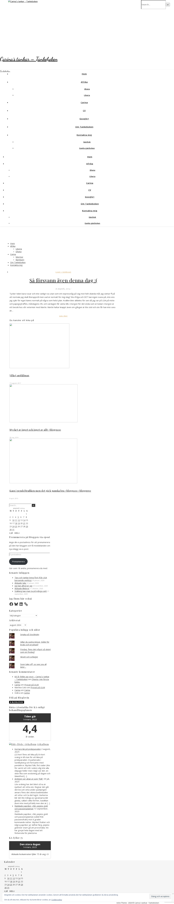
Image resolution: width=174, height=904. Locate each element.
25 (16, 526)
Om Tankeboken (84, 126)
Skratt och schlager (29, 656)
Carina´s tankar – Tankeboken (29, 59)
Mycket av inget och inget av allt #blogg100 (35, 429)
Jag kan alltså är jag (23, 585)
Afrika (84, 82)
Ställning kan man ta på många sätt (31, 591)
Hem (84, 73)
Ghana (87, 89)
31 (13, 529)
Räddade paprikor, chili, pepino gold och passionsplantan (31, 807)
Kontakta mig (84, 135)
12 (19, 520)
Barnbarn (20, 259)
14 (24, 520)
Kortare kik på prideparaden (28, 749)
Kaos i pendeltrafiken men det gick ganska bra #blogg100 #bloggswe (50, 490)
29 (27, 526)
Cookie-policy (56, 900)
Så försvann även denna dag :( (63, 280)
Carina (84, 102)
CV (84, 110)
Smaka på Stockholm (29, 634)
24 (13, 526)
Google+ (84, 118)
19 (19, 523)
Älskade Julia (20, 583)
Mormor (19, 257)
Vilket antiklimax (19, 375)
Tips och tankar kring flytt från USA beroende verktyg (31, 579)
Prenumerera (18, 561)
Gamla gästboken (87, 148)
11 (16, 520)
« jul (11, 532)
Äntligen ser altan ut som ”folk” (29, 778)
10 (13, 520)
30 (11, 529)
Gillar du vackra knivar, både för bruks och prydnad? (34, 643)
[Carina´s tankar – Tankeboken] (23, 1)
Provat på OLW (31, 684)
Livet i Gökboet (63, 272)
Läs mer (63, 316)
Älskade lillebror (22, 588)
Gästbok (87, 142)
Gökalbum (43, 744)
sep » (17, 532)
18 (16, 523)
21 (24, 523)
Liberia (87, 95)
